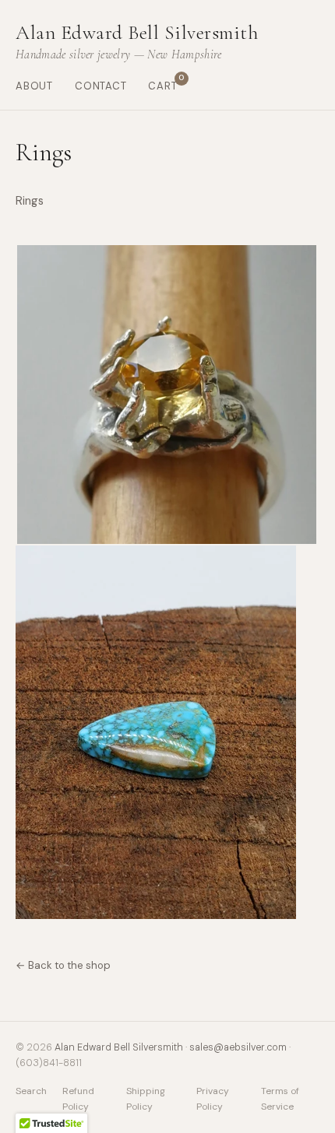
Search (31, 1091)
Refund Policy (78, 1098)
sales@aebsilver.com (238, 1047)
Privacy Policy (212, 1098)
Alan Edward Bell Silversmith (119, 1047)
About (34, 86)
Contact (101, 86)
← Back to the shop (63, 965)
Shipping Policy (145, 1098)
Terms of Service (280, 1098)
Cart (162, 85)
